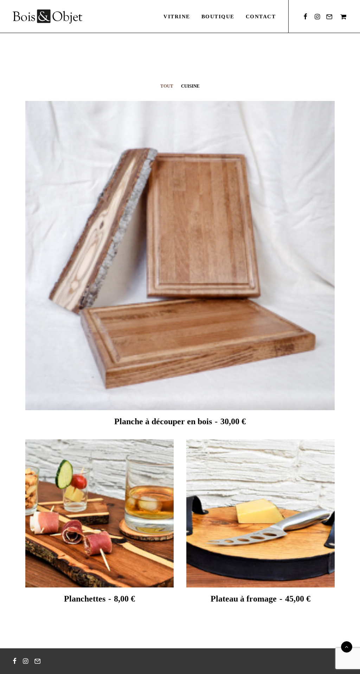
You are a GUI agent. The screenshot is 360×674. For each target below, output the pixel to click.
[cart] (342, 16)
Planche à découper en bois (180, 421)
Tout (166, 86)
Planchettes (99, 598)
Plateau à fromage (260, 598)
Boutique (217, 16)
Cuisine (190, 86)
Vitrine (176, 16)
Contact (261, 16)
